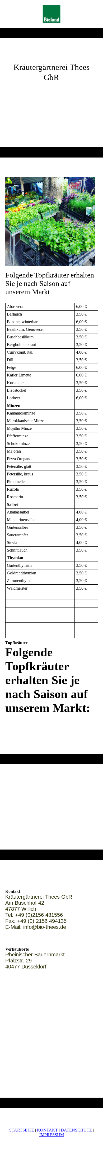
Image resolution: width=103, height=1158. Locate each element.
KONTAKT (47, 1130)
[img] (52, 14)
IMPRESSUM (51, 1135)
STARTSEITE (21, 1130)
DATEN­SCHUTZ (76, 1130)
